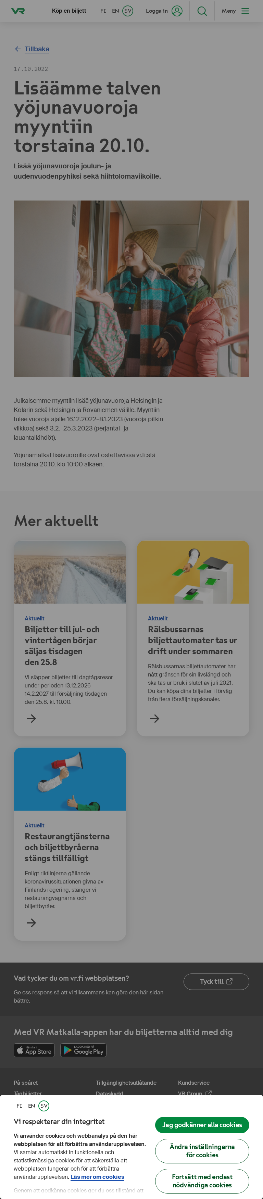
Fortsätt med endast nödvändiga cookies (202, 1181)
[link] (19, 1105)
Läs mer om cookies (97, 1177)
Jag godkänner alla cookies (202, 1125)
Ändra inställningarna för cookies (202, 1151)
